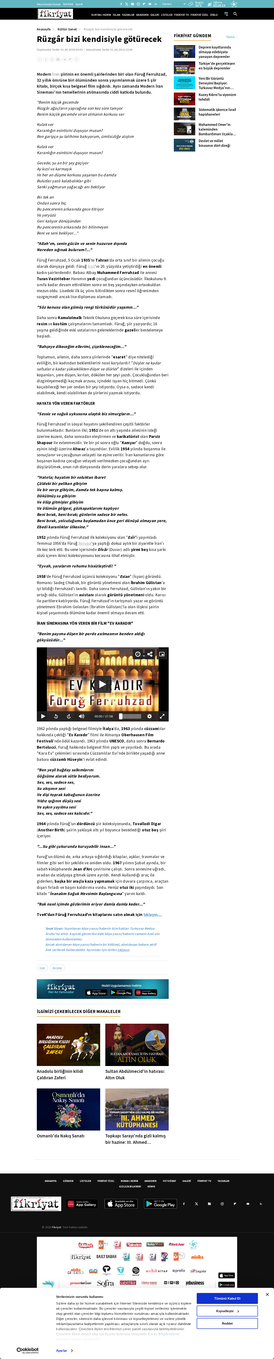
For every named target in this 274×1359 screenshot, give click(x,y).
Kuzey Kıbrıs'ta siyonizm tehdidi (217, 97)
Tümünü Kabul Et (227, 1298)
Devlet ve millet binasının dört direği (214, 143)
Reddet (227, 1323)
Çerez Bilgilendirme (164, 1334)
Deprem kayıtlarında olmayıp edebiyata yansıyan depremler (215, 52)
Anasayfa (44, 29)
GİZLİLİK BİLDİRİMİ (130, 1186)
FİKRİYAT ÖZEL (199, 15)
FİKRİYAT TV (181, 15)
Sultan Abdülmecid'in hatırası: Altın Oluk (135, 1074)
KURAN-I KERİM (129, 1180)
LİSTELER (167, 15)
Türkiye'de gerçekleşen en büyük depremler (217, 66)
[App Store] (96, 992)
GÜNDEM (68, 1180)
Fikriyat (56, 1227)
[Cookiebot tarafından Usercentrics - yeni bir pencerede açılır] (27, 1350)
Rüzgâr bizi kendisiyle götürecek (108, 29)
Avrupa (85, 543)
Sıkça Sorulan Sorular (49, 4)
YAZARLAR (128, 15)
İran (56, 74)
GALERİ (154, 15)
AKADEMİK (142, 15)
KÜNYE (151, 1186)
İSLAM (116, 15)
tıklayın (123, 950)
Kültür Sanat (67, 29)
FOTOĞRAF (169, 1180)
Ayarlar (61, 1350)
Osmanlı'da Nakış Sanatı (61, 1136)
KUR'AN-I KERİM (101, 15)
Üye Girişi (68, 4)
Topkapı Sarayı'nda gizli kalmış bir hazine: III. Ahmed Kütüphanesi (135, 1139)
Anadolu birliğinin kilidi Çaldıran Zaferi (60, 1074)
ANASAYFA (51, 1180)
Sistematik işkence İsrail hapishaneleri (217, 112)
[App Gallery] (146, 992)
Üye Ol (79, 4)
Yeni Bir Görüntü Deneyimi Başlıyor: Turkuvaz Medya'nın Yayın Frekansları (214, 83)
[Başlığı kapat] (267, 1294)
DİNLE (214, 15)
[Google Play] (121, 992)
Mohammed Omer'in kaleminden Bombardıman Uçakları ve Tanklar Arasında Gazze (217, 129)
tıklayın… (152, 914)
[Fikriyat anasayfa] (61, 989)
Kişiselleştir (225, 1311)
